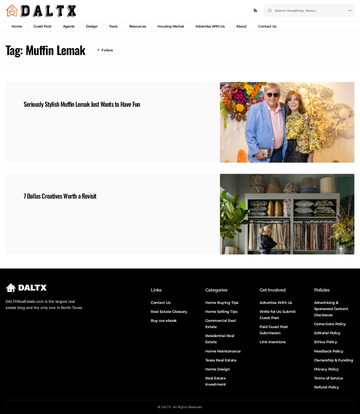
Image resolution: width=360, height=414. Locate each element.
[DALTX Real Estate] (41, 10)
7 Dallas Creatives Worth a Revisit (60, 195)
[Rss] (255, 10)
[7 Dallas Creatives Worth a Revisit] (287, 214)
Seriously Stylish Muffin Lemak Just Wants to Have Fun (82, 103)
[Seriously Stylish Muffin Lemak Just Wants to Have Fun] (287, 122)
